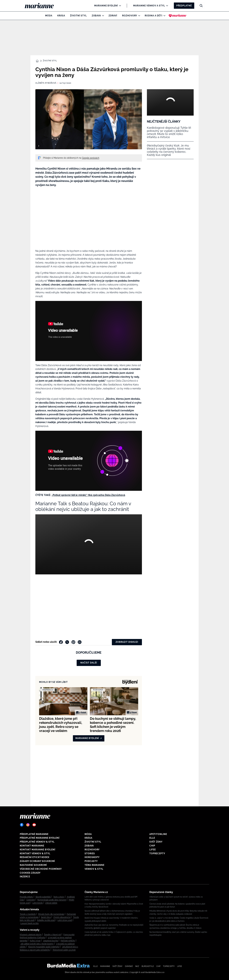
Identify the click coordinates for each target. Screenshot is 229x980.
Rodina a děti (153, 15)
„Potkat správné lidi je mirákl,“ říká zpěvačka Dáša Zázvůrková (88, 495)
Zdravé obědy (51, 903)
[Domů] (42, 5)
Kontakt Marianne (32, 845)
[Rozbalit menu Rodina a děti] (163, 16)
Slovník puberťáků (43, 897)
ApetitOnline (158, 834)
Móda (48, 15)
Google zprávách (90, 158)
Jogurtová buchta (50, 941)
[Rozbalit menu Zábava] (102, 16)
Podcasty (91, 861)
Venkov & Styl (94, 869)
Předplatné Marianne (34, 834)
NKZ (137, 966)
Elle (152, 838)
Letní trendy (37, 903)
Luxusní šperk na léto (29, 923)
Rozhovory (129, 15)
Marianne (105, 966)
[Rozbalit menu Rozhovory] (138, 16)
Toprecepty (157, 853)
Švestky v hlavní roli (52, 935)
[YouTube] (34, 825)
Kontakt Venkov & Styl (35, 853)
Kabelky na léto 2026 (46, 920)
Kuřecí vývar (35, 941)
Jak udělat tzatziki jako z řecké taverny (37, 944)
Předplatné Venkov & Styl (37, 842)
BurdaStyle (148, 966)
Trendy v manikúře (28, 914)
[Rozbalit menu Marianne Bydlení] (119, 6)
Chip (152, 845)
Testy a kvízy (58, 897)
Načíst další (88, 662)
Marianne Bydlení (106, 5)
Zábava (96, 15)
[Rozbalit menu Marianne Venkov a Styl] (166, 6)
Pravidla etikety (26, 897)
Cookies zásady (30, 873)
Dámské (129, 966)
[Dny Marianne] (177, 15)
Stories (90, 853)
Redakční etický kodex (34, 857)
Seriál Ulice (46, 917)
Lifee (152, 849)
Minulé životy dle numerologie (51, 914)
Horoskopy (92, 857)
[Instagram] (28, 825)
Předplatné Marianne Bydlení (40, 838)
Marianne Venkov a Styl (149, 5)
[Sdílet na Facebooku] (61, 642)
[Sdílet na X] (67, 642)
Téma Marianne (94, 865)
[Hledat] (201, 5)
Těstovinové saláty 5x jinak (64, 950)
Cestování (30, 900)
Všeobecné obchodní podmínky (41, 869)
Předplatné (184, 5)
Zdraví (113, 15)
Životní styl (78, 15)
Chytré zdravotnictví (62, 917)
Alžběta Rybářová (45, 83)
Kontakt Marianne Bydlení (37, 849)
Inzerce (25, 876)
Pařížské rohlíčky (68, 941)
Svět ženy (155, 842)
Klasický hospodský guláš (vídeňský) (44, 947)
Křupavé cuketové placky (31, 935)
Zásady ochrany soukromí (37, 861)
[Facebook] (22, 825)
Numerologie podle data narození (51, 900)
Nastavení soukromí (33, 865)
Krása (61, 15)
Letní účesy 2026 (64, 920)
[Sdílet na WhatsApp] (79, 642)
